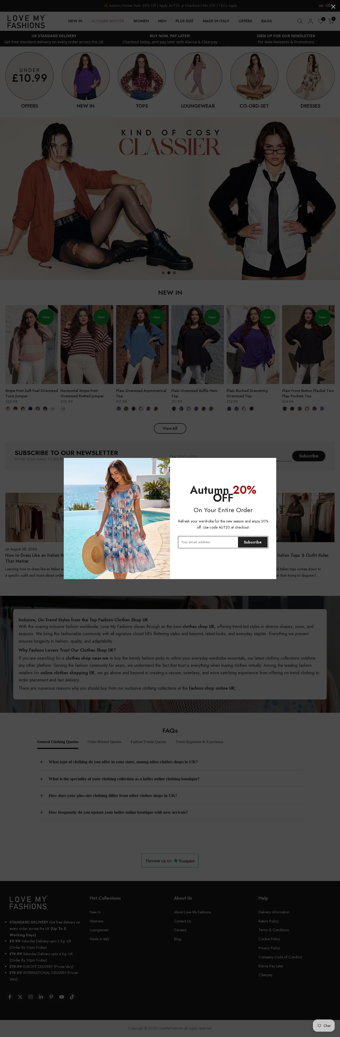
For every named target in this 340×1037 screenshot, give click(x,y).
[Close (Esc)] (333, 6)
